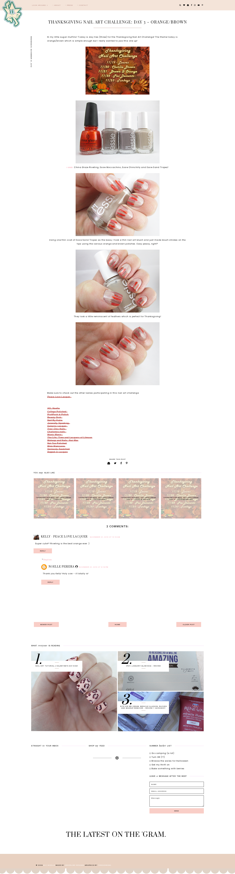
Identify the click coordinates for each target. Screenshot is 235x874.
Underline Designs (74, 865)
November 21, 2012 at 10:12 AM (105, 537)
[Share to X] (115, 463)
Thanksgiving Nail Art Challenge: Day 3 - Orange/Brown (181, 498)
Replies (47, 559)
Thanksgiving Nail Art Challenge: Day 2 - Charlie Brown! (139, 498)
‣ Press (69, 5)
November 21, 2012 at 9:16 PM (93, 567)
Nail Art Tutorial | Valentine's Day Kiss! (56, 666)
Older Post (189, 624)
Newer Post (46, 624)
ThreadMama (104, 865)
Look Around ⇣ (40, 5)
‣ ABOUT (57, 5)
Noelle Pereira (61, 567)
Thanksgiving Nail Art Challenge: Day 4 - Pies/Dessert (96, 498)
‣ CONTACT (83, 5)
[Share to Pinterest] (126, 463)
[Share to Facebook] (121, 463)
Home (117, 624)
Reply (43, 551)
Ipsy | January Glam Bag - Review (143, 666)
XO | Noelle (49, 865)
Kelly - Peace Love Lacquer (64, 536)
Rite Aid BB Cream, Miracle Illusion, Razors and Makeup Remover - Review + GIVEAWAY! (143, 707)
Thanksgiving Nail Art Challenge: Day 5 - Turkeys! (54, 498)
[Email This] (109, 463)
